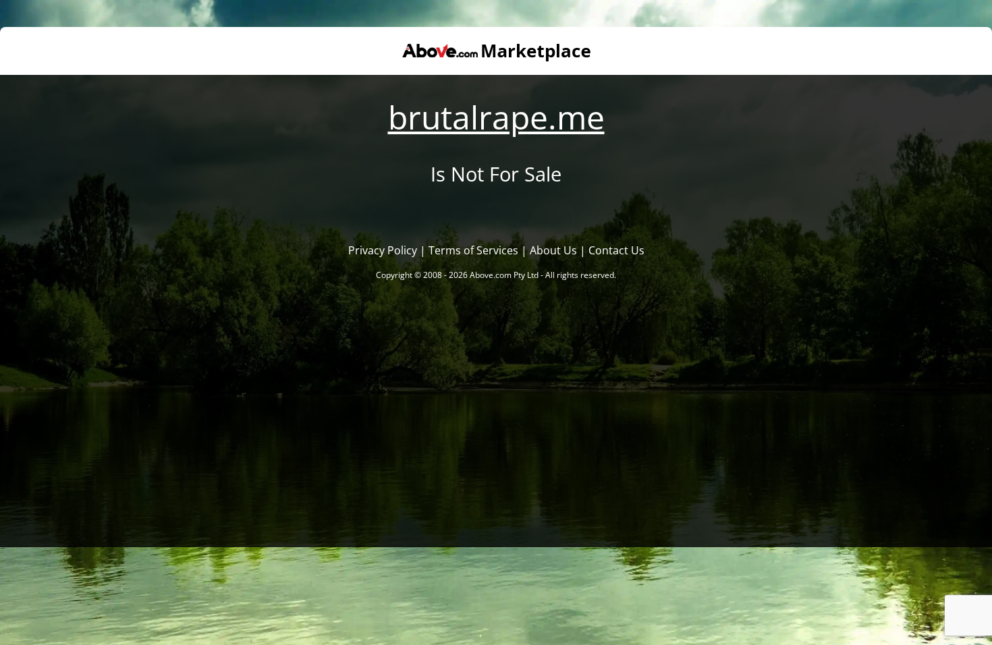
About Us (553, 250)
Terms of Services (473, 250)
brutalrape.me (496, 117)
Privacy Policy (382, 250)
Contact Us (616, 250)
